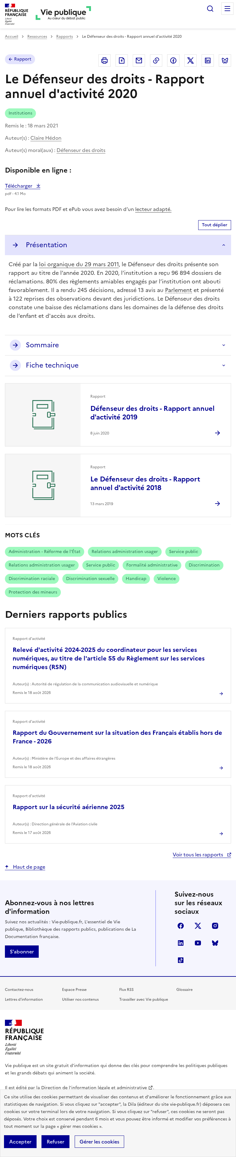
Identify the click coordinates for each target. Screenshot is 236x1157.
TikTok (181, 960)
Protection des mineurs (33, 592)
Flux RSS (126, 989)
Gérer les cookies (99, 1141)
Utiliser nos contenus (80, 999)
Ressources (37, 36)
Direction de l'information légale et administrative (94, 1088)
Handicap (136, 578)
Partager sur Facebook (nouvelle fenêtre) (173, 60)
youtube (198, 943)
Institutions (20, 113)
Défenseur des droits (81, 150)
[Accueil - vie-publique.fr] (63, 14)
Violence (166, 578)
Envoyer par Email (139, 60)
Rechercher (210, 8)
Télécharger (22, 185)
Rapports (64, 36)
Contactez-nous (19, 989)
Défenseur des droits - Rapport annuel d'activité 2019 (152, 412)
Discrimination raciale (32, 578)
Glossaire (184, 989)
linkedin (181, 943)
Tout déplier (214, 225)
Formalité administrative (152, 565)
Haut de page (28, 867)
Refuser (55, 1141)
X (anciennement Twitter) (198, 926)
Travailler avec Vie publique (143, 999)
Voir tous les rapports (198, 854)
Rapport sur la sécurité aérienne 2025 (68, 807)
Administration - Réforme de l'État (45, 551)
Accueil (11, 36)
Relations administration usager (125, 551)
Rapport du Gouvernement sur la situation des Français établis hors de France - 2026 (117, 737)
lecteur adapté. (153, 209)
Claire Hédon (45, 138)
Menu (227, 8)
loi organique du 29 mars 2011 (79, 264)
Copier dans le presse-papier (156, 60)
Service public (183, 551)
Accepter (20, 1141)
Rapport (22, 59)
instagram (215, 926)
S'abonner (22, 951)
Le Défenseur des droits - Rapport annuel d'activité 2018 (145, 483)
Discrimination (204, 565)
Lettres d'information (24, 999)
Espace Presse (74, 989)
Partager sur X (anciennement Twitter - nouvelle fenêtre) (190, 60)
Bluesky (215, 943)
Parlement (178, 290)
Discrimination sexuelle (90, 578)
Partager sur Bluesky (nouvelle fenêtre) (225, 60)
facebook (181, 926)
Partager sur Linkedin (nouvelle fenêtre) (208, 60)
